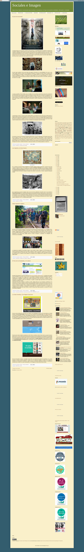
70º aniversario (37, 139)
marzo (58, 176)
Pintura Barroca (62, 136)
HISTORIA (17, 145)
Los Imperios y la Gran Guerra (19, 148)
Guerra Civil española (68, 129)
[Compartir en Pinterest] (34, 144)
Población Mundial (69, 136)
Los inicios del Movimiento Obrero (65, 307)
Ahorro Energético (57, 122)
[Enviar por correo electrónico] (30, 144)
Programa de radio (59, 137)
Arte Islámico (67, 122)
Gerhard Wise (17, 54)
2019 (57, 160)
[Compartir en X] (32, 144)
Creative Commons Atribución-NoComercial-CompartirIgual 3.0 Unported (51, 540)
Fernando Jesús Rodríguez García (24, 540)
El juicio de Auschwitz (17, 16)
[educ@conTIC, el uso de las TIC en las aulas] (57, 303)
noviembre (58, 168)
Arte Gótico (62, 122)
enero (58, 178)
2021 (57, 157)
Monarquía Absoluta (59, 135)
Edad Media (67, 124)
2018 (57, 161)
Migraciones (29, 258)
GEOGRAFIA (18, 258)
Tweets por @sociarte (58, 99)
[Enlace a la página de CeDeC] (60, 301)
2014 (57, 187)
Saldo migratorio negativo (18, 203)
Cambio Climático (58, 124)
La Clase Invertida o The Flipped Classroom (22, 294)
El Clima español (61, 125)
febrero (58, 177)
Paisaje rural (70, 135)
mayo (58, 173)
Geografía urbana (60, 129)
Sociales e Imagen (26, 5)
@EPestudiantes (40, 275)
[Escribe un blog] (31, 144)
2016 (57, 164)
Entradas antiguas (49, 368)
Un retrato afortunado (63, 324)
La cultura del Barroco (63, 312)
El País (66, 125)
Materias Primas (64, 134)
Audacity (70, 123)
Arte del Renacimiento (63, 123)
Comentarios (58, 275)
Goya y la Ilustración (63, 330)
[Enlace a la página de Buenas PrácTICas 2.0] (58, 298)
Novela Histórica (65, 135)
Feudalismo (66, 126)
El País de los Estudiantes (33, 275)
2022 (57, 156)
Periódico (57, 136)
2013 (57, 188)
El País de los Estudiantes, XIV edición (21, 260)
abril (57, 174)
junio (58, 172)
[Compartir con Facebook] (33, 144)
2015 (57, 165)
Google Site (21, 197)
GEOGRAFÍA (62, 127)
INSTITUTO (57, 133)
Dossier (63, 124)
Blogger (47, 545)
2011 (57, 191)
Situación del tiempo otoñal (60, 336)
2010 (57, 192)
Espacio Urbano (61, 126)
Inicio (33, 368)
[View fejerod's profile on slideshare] (61, 387)
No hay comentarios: (26, 144)
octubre (58, 169)
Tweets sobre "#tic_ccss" (59, 364)
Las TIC (65, 133)
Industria (62, 133)
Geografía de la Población (23, 258)
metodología (19, 336)
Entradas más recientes (16, 368)
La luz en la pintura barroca (64, 358)
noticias (45, 229)
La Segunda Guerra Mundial (23, 145)
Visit (57, 241)
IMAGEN (69, 132)
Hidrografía (64, 132)
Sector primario (66, 137)
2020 (57, 159)
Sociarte (61, 214)
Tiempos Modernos (63, 318)
